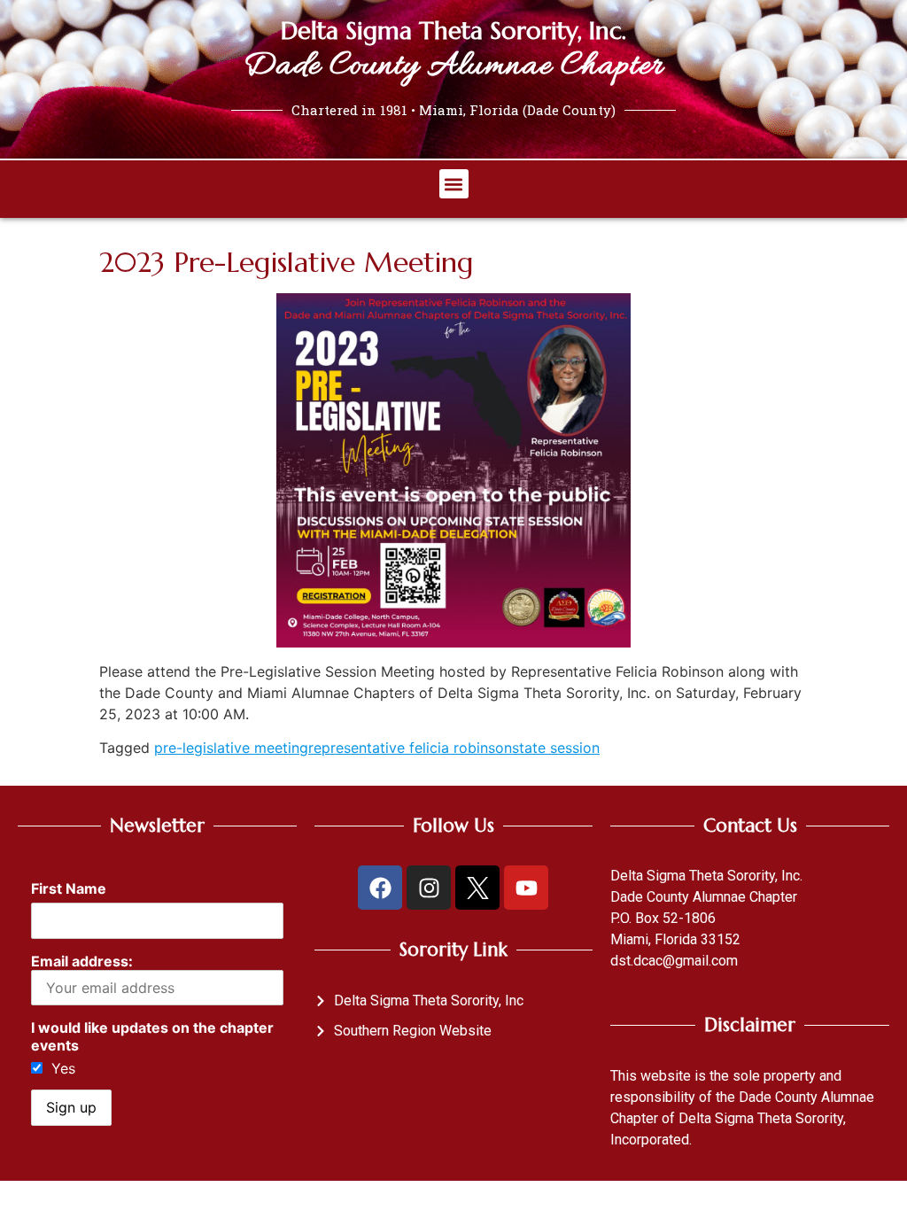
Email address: (82, 961)
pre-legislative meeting (231, 747)
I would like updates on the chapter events (152, 1036)
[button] (454, 183)
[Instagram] (429, 887)
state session (556, 747)
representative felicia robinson (410, 747)
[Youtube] (526, 887)
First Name (68, 888)
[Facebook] (380, 887)
